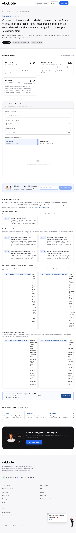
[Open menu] (72, 3)
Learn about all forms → (43, 207)
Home (3, 12)
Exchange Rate (10, 129)
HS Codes (10, 12)
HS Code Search (7, 489)
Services (5, 492)
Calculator (5, 495)
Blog (3, 502)
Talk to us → (66, 396)
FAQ (41, 489)
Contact (64, 3)
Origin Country (10, 112)
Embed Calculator (46, 499)
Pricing (4, 499)
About (42, 492)
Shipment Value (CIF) (12, 120)
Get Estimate (65, 188)
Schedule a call (34, 442)
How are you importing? (13, 137)
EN (54, 3)
